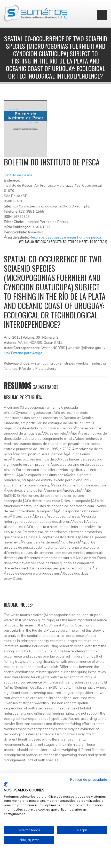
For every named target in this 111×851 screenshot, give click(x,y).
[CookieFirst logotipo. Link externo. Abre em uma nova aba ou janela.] (6, 784)
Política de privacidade (88, 779)
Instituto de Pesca (18, 175)
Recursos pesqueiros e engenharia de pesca (65, 237)
